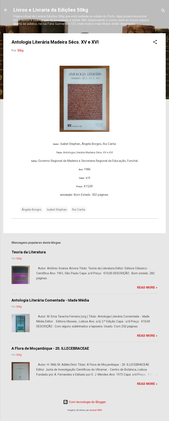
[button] (155, 42)
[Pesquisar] (163, 11)
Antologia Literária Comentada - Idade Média (50, 300)
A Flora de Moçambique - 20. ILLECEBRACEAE (50, 348)
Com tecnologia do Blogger (87, 402)
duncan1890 (96, 410)
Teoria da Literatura (29, 252)
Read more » (147, 287)
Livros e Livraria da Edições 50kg (50, 10)
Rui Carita (78, 209)
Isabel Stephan (57, 209)
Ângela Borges (31, 209)
